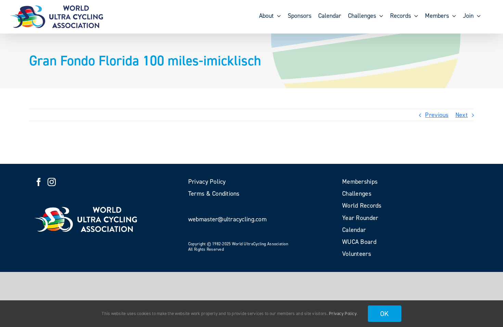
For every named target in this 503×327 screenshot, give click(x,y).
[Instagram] (51, 182)
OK (384, 313)
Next (461, 115)
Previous (436, 115)
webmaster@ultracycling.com (227, 219)
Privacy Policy (343, 313)
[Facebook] (38, 182)
